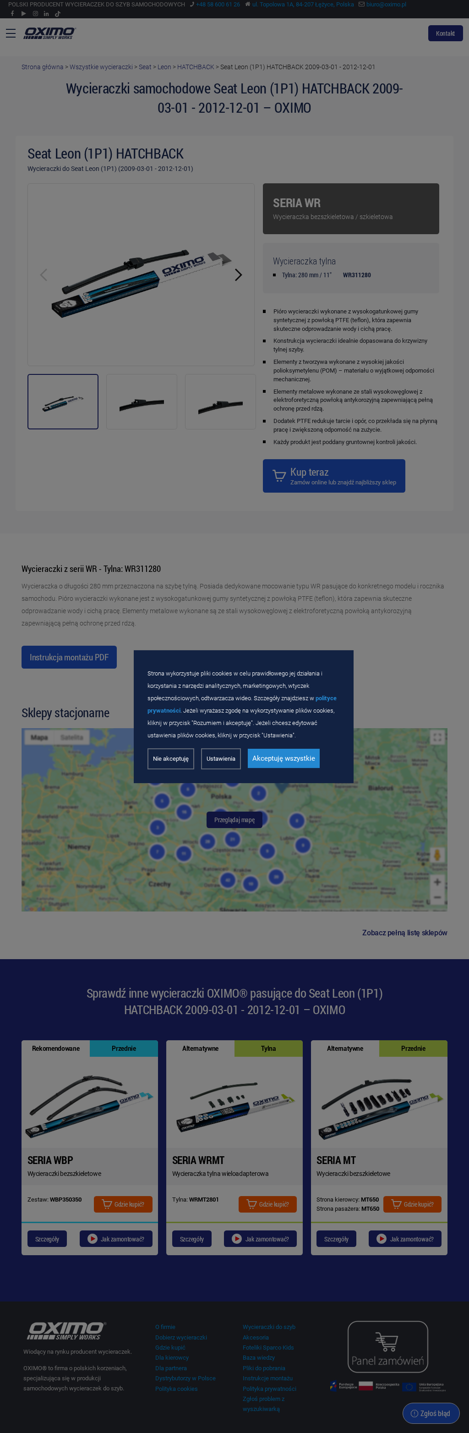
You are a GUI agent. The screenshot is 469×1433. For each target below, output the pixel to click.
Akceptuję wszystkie (283, 758)
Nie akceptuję (171, 758)
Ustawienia (221, 758)
